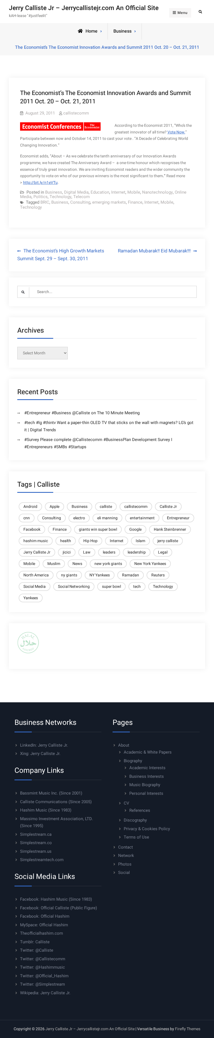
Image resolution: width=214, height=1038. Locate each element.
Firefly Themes (187, 1029)
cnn (26, 518)
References (139, 810)
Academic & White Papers (148, 752)
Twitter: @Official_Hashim (44, 976)
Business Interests (146, 776)
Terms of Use (136, 837)
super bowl (111, 586)
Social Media (34, 586)
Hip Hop (90, 541)
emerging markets (109, 202)
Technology (60, 197)
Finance (135, 202)
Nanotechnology (157, 192)
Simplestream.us (36, 851)
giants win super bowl (98, 529)
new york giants (108, 564)
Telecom (81, 197)
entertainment (142, 518)
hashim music (35, 541)
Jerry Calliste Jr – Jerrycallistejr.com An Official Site (84, 8)
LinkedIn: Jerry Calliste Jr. (44, 745)
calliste (106, 507)
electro (79, 518)
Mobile (133, 192)
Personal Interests (146, 793)
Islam (140, 541)
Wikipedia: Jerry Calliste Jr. (45, 993)
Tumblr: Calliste (35, 942)
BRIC (44, 202)
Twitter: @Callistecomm (42, 959)
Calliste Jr (168, 507)
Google (135, 529)
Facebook (31, 529)
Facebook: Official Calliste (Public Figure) (58, 908)
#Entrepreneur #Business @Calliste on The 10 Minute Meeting (82, 413)
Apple (54, 507)
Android (30, 507)
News (77, 564)
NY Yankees (99, 575)
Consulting (80, 202)
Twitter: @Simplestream (42, 984)
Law (87, 552)
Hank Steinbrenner (170, 529)
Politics (40, 197)
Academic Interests (147, 768)
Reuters (158, 575)
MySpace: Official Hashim (44, 925)
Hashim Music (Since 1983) (45, 810)
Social (124, 872)
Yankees (30, 598)
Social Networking (74, 586)
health (65, 541)
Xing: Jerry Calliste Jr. (40, 754)
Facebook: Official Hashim (44, 916)
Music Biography (144, 785)
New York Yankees (150, 564)
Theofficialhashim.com (41, 933)
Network (126, 855)
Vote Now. (176, 132)
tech (137, 586)
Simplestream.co (36, 843)
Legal (162, 552)
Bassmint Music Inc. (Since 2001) (51, 793)
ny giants (69, 575)
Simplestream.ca (36, 834)
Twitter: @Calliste (36, 950)
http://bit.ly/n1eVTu (40, 183)
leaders (109, 552)
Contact (125, 847)
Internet (118, 192)
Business (122, 31)
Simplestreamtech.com (42, 860)
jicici (67, 552)
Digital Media (76, 192)
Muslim (53, 564)
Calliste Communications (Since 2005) (56, 802)
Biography (133, 761)
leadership (137, 552)
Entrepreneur (178, 518)
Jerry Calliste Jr (36, 552)
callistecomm (76, 113)
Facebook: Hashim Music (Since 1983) (56, 899)
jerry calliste (167, 541)
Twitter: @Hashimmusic (42, 967)
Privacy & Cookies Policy (147, 829)
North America (36, 575)
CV (126, 803)
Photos (125, 864)
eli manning (107, 518)
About (123, 745)
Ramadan (130, 575)
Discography (135, 820)
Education (100, 192)
